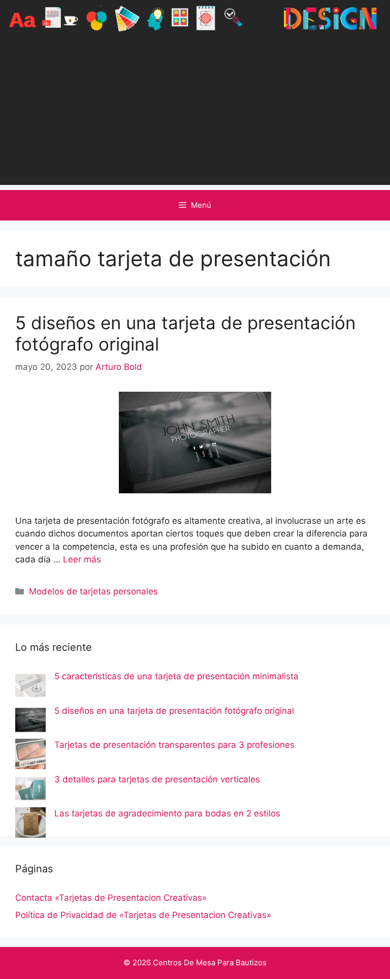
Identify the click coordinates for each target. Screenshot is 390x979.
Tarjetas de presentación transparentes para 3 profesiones (174, 745)
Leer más (82, 559)
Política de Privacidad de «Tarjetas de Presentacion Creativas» (143, 915)
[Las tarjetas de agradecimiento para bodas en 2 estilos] (30, 824)
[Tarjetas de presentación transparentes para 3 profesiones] (30, 756)
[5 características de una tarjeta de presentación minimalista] (30, 687)
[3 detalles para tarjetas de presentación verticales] (30, 790)
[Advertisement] (195, 114)
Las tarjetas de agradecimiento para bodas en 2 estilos (167, 813)
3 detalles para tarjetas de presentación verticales (157, 779)
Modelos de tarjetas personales (93, 591)
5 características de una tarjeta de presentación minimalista (176, 676)
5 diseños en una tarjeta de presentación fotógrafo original (174, 711)
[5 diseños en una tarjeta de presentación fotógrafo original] (30, 722)
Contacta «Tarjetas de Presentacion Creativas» (111, 898)
